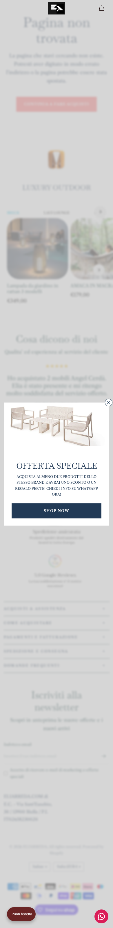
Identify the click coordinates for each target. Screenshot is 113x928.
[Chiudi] (108, 402)
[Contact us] (101, 916)
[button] (21, 914)
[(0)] (102, 8)
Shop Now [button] (56, 510)
